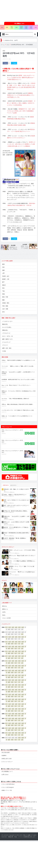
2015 (3, 667)
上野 (3, 260)
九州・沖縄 (5, 296)
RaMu (3, 602)
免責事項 (4, 742)
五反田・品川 (5, 263)
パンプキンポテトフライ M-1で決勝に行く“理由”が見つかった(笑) (18, 397)
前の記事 (13, 232)
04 (15, 614)
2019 (3, 648)
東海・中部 (5, 284)
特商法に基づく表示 (7, 745)
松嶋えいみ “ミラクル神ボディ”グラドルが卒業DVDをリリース (17, 403)
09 (11, 631)
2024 (3, 624)
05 (18, 614)
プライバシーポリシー (7, 748)
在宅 (3, 299)
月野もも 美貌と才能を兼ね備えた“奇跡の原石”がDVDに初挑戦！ (17, 391)
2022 (3, 633)
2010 (3, 691)
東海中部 (12, 14)
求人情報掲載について (7, 758)
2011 (3, 686)
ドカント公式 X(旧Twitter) (8, 771)
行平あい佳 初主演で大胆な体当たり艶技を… (16, 498)
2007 (3, 705)
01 (5, 614)
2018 (3, 653)
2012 (3, 681)
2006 (3, 710)
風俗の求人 (5, 311)
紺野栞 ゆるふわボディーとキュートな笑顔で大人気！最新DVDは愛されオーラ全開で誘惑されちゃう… (21, 64)
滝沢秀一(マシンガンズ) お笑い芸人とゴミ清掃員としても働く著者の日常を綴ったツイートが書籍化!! (21, 131)
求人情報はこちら (19, 10)
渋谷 (3, 254)
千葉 (3, 278)
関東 (7, 14)
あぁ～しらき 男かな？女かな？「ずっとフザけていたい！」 (16, 372)
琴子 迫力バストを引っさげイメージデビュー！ (16, 492)
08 (8, 631)
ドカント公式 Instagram (8, 774)
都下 (3, 269)
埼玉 (3, 275)
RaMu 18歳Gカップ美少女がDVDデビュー (15, 481)
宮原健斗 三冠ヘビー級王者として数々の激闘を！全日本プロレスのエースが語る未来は (21, 90)
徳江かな (4, 593)
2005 (3, 715)
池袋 (3, 257)
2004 (3, 720)
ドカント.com (26, 822)
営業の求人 (5, 317)
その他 (4, 338)
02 (9, 614)
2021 (3, 638)
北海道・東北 (5, 290)
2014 (3, 672)
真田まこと (5, 596)
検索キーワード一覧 (7, 777)
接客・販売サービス (7, 326)
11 (18, 631)
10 (15, 631)
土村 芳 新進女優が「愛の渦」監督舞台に (15, 525)
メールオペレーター (7, 308)
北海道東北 (21, 14)
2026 (3, 614)
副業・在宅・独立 (6, 335)
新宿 (3, 251)
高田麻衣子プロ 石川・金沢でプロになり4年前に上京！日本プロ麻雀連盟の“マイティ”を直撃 (21, 98)
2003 (3, 725)
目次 (10, 46)
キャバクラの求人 (6, 314)
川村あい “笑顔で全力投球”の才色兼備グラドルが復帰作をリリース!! (18, 347)
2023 (3, 629)
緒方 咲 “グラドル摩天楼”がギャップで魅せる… (16, 514)
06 (22, 614)
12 (21, 621)
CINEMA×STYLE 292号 (11, 27)
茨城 (3, 281)
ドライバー (5, 332)
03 (12, 614)
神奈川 (4, 272)
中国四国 (26, 14)
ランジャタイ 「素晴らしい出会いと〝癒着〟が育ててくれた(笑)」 (18, 353)
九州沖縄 (31, 14)
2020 (3, 643)
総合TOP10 (13, 472)
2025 (3, 619)
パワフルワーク (6, 320)
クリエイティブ (6, 329)
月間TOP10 (6, 472)
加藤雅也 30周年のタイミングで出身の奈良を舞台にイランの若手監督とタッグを (20, 82)
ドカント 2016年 (6, 605)
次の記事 (25, 231)
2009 (3, 696)
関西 (16, 14)
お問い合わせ (5, 761)
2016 (3, 662)
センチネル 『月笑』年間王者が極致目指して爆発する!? (15, 385)
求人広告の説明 (5, 739)
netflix (4, 599)
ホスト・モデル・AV (7, 323)
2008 (3, 701)
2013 (3, 677)
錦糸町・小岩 (5, 266)
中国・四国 (5, 293)
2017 (3, 657)
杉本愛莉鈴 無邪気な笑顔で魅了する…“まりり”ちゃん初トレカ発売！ (18, 366)
